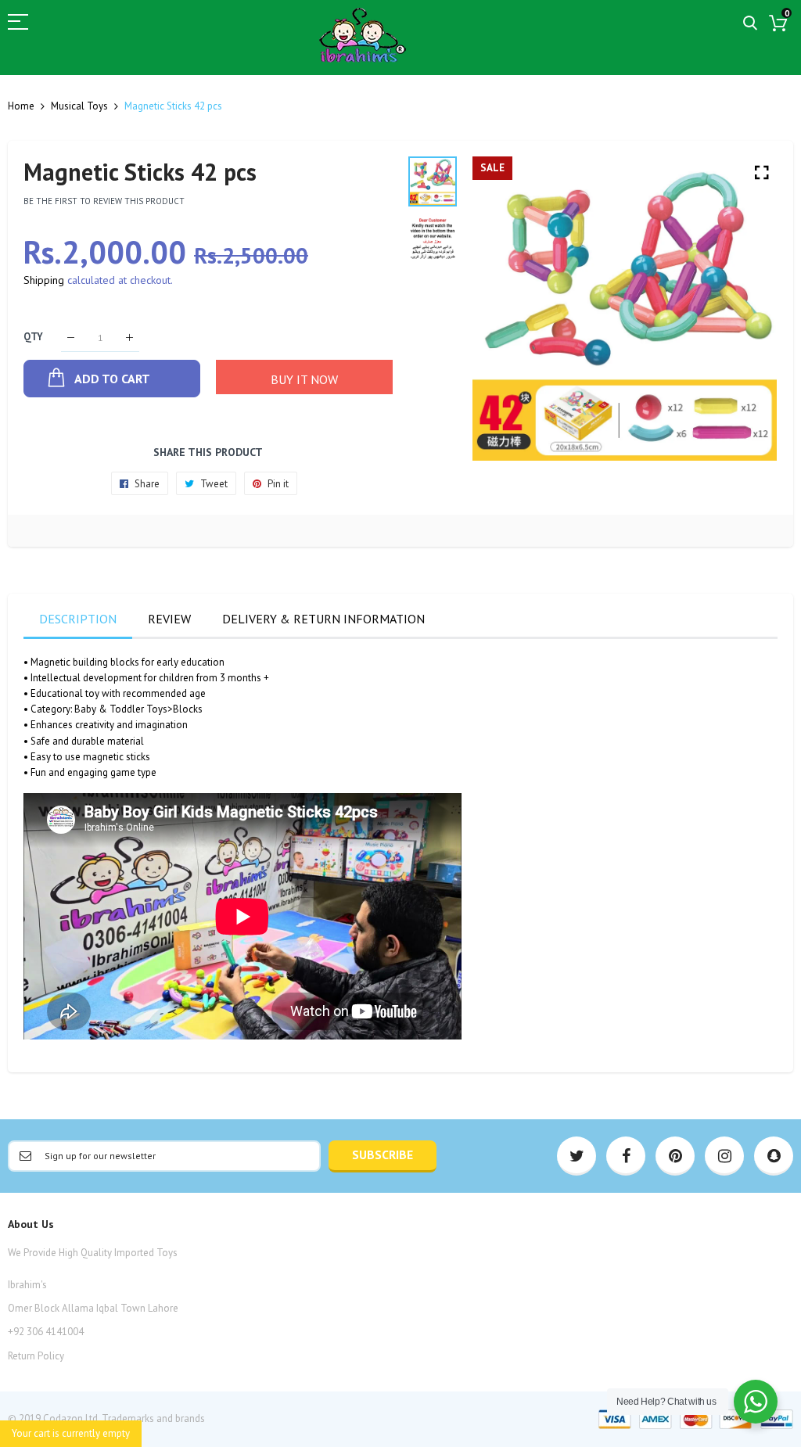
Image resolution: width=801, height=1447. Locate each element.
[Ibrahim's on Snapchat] (773, 1156)
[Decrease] (71, 337)
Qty (33, 337)
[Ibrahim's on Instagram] (724, 1156)
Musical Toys (79, 106)
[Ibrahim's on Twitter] (576, 1156)
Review (169, 619)
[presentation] (503, 309)
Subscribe (382, 1154)
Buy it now (304, 379)
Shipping (43, 280)
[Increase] (129, 337)
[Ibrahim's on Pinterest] (675, 1156)
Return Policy (36, 1356)
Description (78, 619)
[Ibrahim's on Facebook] (625, 1156)
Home (21, 106)
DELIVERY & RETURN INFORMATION (323, 619)
